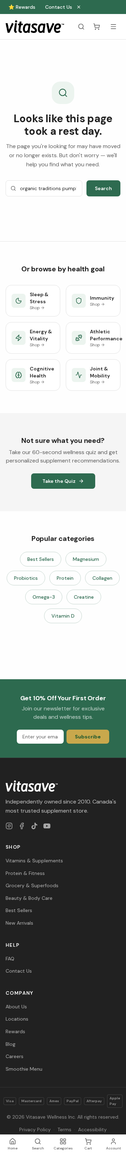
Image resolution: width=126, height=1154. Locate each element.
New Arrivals (19, 923)
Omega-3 (44, 597)
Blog (10, 1044)
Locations (17, 1019)
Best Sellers (40, 559)
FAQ (10, 958)
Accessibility (92, 1129)
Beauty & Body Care (29, 898)
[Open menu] (113, 27)
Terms (64, 1129)
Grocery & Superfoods (32, 885)
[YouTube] (46, 825)
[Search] (81, 27)
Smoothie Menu (24, 1069)
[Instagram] (9, 825)
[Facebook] (21, 825)
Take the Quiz (59, 481)
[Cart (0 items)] (97, 27)
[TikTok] (34, 825)
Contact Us (58, 7)
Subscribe (88, 737)
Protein (65, 578)
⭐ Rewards (21, 7)
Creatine (84, 597)
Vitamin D (63, 616)
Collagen (102, 578)
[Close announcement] (78, 7)
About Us (16, 1006)
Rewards (15, 1031)
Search (103, 188)
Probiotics (26, 578)
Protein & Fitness (25, 873)
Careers (14, 1056)
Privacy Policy (35, 1129)
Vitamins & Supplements (34, 860)
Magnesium (86, 559)
